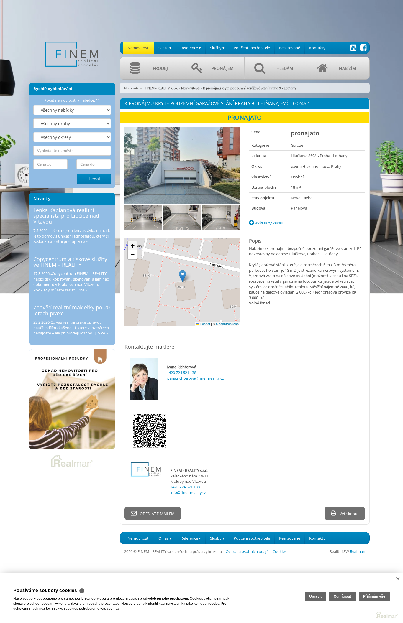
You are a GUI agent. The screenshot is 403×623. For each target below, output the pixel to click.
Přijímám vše (374, 596)
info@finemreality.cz (188, 492)
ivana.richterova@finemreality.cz (195, 378)
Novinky (41, 198)
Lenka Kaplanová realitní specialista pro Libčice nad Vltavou (66, 216)
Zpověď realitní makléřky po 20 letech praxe (71, 310)
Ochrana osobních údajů (247, 551)
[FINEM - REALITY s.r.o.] (71, 38)
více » (83, 241)
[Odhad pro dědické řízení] (72, 399)
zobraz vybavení (269, 222)
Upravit (315, 596)
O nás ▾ (164, 47)
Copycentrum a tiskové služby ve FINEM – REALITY (70, 262)
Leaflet (204, 323)
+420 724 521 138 (181, 372)
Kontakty (317, 47)
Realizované (289, 47)
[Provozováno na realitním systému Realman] (72, 460)
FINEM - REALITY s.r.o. (161, 88)
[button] (182, 276)
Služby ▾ (217, 47)
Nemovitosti (138, 47)
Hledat (93, 179)
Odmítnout (342, 596)
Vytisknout (349, 513)
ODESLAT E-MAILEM (157, 513)
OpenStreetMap (227, 323)
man (357, 551)
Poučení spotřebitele (252, 47)
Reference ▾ (191, 47)
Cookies (279, 551)
